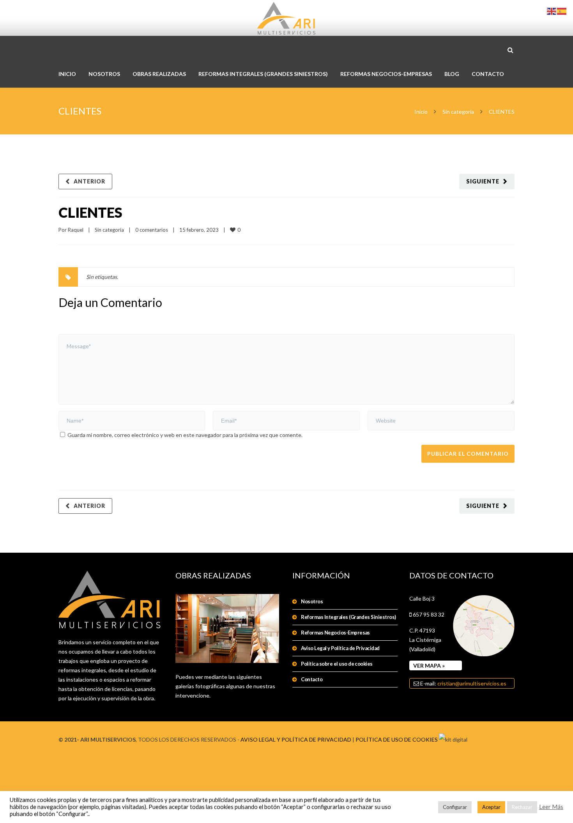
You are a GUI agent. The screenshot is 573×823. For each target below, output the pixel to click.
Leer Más (551, 807)
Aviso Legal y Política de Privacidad (340, 648)
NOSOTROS (104, 73)
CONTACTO (488, 73)
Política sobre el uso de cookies (336, 664)
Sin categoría (458, 111)
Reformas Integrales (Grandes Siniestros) (348, 617)
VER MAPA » (429, 665)
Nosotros (312, 601)
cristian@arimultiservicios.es (471, 683)
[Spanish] (562, 10)
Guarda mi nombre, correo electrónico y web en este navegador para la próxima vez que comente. (184, 435)
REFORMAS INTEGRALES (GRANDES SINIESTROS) (263, 73)
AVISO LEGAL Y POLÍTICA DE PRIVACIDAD (296, 739)
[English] (552, 10)
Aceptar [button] (491, 807)
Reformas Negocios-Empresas (335, 632)
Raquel (75, 230)
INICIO (67, 73)
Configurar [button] (455, 807)
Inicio (421, 111)
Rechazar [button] (522, 807)
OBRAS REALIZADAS (159, 73)
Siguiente (482, 181)
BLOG (451, 73)
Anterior (89, 181)
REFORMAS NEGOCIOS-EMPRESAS (386, 73)
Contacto (311, 679)
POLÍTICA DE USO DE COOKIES (396, 739)
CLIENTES (90, 212)
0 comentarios (151, 230)
